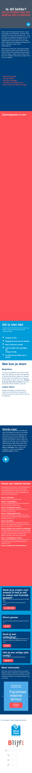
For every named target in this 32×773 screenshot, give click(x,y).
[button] (2, 696)
